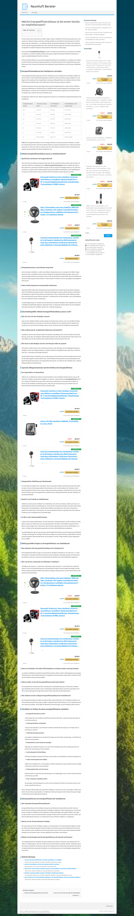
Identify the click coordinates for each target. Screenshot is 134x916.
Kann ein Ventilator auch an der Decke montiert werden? (42, 864)
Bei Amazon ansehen (72, 197)
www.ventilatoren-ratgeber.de (95, 249)
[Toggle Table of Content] (38, 30)
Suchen (87, 233)
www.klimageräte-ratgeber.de (95, 243)
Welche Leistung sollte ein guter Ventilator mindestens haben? (44, 873)
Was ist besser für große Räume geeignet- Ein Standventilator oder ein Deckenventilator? (53, 877)
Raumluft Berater (43, 6)
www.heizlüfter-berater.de (94, 251)
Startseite (25, 12)
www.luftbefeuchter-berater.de (95, 252)
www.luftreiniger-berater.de (95, 247)
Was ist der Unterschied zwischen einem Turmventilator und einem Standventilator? (51, 868)
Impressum (109, 906)
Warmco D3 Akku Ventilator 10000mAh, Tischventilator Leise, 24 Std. (99, 139)
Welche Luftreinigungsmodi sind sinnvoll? (35, 893)
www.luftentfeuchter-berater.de (96, 245)
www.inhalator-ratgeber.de (94, 254)
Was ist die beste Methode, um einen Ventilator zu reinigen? (43, 860)
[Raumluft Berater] (24, 10)
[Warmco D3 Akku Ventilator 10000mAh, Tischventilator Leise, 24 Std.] (99, 130)
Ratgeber (34, 12)
